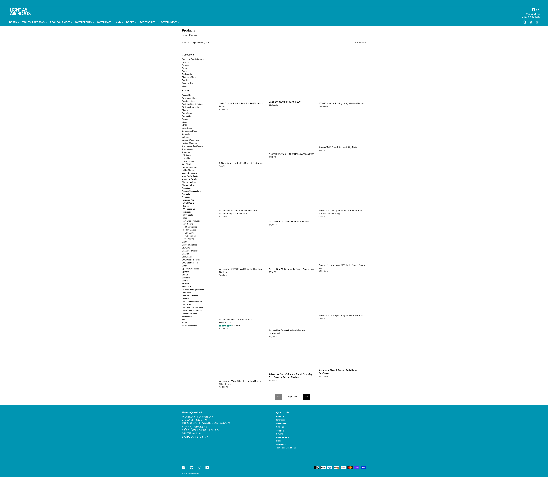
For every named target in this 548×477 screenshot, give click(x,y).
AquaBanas (187, 113)
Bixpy (184, 122)
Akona (185, 110)
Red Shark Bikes (189, 227)
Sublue (185, 275)
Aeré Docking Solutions (192, 104)
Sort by (185, 43)
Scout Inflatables (189, 245)
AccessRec (187, 95)
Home (184, 35)
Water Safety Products (192, 302)
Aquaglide (186, 116)
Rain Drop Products (191, 221)
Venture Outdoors (190, 296)
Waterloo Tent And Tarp (192, 308)
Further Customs (189, 143)
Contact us (281, 444)
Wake (184, 86)
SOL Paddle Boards (191, 260)
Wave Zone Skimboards (193, 311)
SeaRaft (185, 254)
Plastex (185, 206)
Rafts (184, 68)
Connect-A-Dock (189, 131)
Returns (279, 434)
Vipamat (185, 299)
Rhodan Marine (189, 230)
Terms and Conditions (286, 448)
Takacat (185, 284)
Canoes (185, 65)
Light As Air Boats (190, 176)
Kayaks (185, 62)
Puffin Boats (187, 215)
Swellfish (186, 278)
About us (280, 416)
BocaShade (187, 128)
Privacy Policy (282, 437)
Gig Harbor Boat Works (192, 146)
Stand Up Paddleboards (193, 59)
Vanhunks (186, 293)
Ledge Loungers (189, 173)
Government (281, 423)
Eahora (185, 137)
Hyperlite (186, 158)
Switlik (185, 281)
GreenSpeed (188, 149)
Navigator (186, 194)
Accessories (187, 83)
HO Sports (186, 155)
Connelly (186, 134)
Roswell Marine (189, 236)
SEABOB (186, 248)
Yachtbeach (187, 317)
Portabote (186, 212)
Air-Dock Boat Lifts (190, 107)
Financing (280, 420)
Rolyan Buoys (188, 233)
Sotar (184, 266)
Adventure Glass (189, 98)
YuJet (184, 323)
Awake (185, 119)
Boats (184, 71)
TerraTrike (186, 287)
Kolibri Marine (188, 170)
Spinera (185, 272)
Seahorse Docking (190, 251)
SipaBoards (187, 257)
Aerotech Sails (188, 101)
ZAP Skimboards (189, 326)
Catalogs (280, 427)
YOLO (185, 320)
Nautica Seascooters (191, 191)
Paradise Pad (188, 200)
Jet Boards (187, 74)
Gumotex (186, 152)
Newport (186, 197)
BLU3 (184, 125)
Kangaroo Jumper (190, 167)
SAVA (184, 242)
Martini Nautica (189, 182)
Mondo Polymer (189, 185)
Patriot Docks (188, 203)
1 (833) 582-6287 (531, 16)
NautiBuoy (186, 188)
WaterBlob (186, 305)
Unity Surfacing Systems (193, 290)
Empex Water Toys (190, 140)
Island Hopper (188, 161)
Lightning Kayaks (189, 179)
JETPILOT (186, 164)
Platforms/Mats (189, 77)
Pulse (184, 218)
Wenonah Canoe (189, 314)
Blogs (278, 441)
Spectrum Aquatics (190, 269)
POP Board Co (188, 209)
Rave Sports (187, 224)
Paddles (185, 80)
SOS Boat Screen (190, 263)
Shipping (280, 430)
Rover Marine (188, 239)
